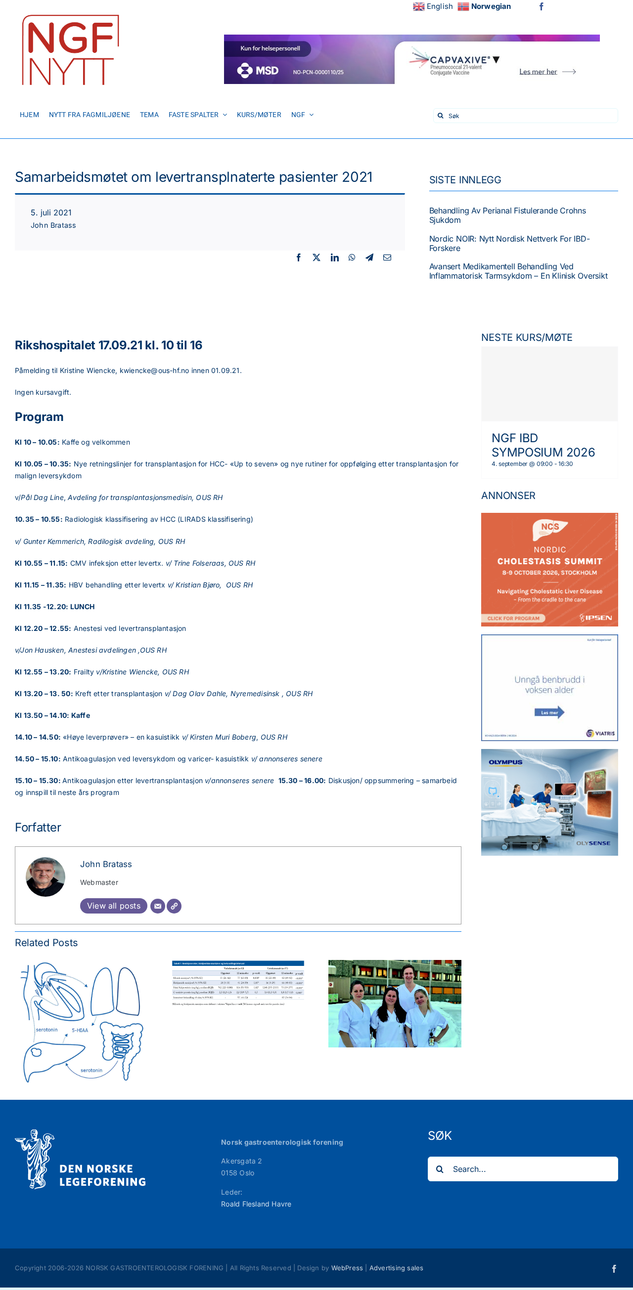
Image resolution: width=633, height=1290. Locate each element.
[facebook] (541, 6)
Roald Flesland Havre (256, 1204)
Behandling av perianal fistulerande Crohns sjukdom (507, 215)
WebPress (347, 1268)
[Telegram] (369, 258)
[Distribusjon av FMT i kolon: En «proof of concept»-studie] (394, 964)
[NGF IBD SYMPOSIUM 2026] (550, 384)
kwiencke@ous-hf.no (154, 370)
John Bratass (54, 225)
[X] (316, 258)
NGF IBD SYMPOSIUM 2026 (543, 445)
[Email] (387, 258)
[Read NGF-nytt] (69, 11)
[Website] (174, 906)
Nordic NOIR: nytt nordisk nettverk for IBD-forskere (509, 243)
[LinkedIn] (335, 258)
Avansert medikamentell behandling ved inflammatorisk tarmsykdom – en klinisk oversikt (518, 271)
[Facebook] (299, 258)
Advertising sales (396, 1268)
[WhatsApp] (352, 258)
